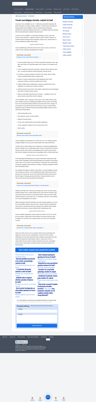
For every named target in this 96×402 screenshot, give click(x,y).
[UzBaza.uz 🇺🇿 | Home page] (20, 4)
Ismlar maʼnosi (66, 9)
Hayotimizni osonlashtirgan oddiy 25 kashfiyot (30, 228)
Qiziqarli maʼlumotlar (18, 9)
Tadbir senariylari (58, 12)
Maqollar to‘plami (18, 12)
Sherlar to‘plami (75, 9)
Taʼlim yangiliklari (48, 12)
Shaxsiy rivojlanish (40, 9)
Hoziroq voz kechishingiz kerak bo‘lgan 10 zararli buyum (33, 185)
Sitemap (51, 337)
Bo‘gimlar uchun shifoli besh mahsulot (28, 57)
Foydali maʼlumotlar (29, 9)
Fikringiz (20, 314)
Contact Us (12, 337)
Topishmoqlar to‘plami (29, 12)
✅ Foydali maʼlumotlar (21, 16)
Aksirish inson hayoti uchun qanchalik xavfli (29, 135)
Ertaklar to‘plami (39, 12)
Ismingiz (20, 309)
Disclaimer (44, 337)
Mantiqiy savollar (57, 9)
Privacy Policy (21, 337)
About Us (4, 337)
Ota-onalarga (49, 9)
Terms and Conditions (33, 337)
